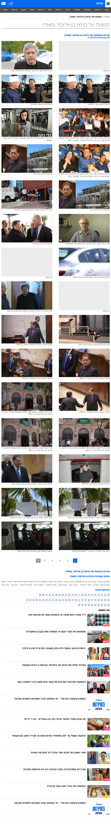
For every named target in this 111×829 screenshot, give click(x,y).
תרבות (58, 10)
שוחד (3, 582)
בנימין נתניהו (69, 582)
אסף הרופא (105, 585)
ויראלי (67, 10)
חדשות (98, 10)
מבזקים (87, 10)
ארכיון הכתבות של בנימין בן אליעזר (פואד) (87, 571)
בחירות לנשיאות (81, 582)
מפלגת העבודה (103, 582)
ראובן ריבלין (73, 585)
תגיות (99, 3)
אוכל (32, 10)
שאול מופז (62, 585)
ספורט (77, 10)
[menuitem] (97, 10)
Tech (5, 10)
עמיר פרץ (5, 585)
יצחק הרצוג (58, 582)
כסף (50, 10)
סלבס (23, 10)
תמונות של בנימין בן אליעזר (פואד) (85, 17)
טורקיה (50, 582)
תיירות (14, 10)
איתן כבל (14, 585)
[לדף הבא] (38, 561)
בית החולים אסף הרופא (27, 582)
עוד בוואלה (104, 610)
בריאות (41, 10)
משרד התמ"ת (85, 585)
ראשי (107, 10)
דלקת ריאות (39, 585)
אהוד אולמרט (50, 585)
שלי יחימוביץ (11, 582)
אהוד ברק (92, 582)
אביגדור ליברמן (26, 585)
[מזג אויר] (11, 4)
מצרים (95, 585)
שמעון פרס (42, 582)
